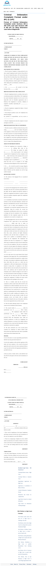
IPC (42, 8)
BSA (8, 11)
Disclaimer (29, 564)
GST (12, 8)
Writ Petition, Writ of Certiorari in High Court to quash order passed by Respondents (24, 552)
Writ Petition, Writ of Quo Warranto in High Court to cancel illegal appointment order (24, 558)
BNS (5, 11)
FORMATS (12, 11)
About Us (16, 564)
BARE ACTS (27, 8)
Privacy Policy (22, 564)
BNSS (39, 8)
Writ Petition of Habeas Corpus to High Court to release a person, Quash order (24, 531)
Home (11, 564)
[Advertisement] (15, 384)
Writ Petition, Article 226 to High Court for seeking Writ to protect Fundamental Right (24, 524)
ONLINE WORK (20, 8)
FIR (14, 8)
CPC (32, 8)
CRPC (35, 8)
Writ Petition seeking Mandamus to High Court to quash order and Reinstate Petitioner (24, 537)
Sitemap (34, 564)
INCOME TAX (7, 8)
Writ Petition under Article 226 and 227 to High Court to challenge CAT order (24, 518)
